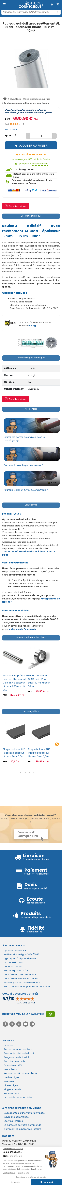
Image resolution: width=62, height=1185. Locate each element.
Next (57, 744)
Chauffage (15, 99)
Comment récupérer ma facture (22, 1129)
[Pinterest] (19, 1024)
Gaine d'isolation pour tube (36, 99)
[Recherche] (58, 12)
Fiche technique (17, 206)
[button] (26, 93)
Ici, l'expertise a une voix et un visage (24, 1113)
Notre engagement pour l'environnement (27, 986)
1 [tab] (20, 772)
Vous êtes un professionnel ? (20, 974)
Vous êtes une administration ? (21, 978)
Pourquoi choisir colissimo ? (19, 1053)
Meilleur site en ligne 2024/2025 (21, 954)
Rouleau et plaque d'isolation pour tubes (26, 103)
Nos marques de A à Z (16, 970)
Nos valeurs (10, 1069)
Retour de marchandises (18, 1049)
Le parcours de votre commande (22, 1125)
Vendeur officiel (12, 966)
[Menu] (4, 4)
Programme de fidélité (16, 1057)
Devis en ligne (11, 1077)
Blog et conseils (12, 1089)
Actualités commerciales (18, 1097)
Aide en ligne (11, 1085)
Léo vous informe (13, 1121)
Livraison (8, 1045)
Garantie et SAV (13, 1065)
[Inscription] (50, 1014)
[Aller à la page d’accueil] (4, 99)
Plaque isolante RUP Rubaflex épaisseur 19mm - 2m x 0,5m (39, 753)
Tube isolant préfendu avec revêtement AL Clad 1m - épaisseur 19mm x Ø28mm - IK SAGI (15, 683)
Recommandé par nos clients (20, 1073)
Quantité (10, 135)
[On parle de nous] (30, 343)
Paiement (9, 1081)
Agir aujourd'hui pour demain (20, 958)
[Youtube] (25, 1024)
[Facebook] (5, 1024)
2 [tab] (25, 772)
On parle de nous (13, 962)
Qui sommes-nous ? (15, 950)
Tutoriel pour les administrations (22, 982)
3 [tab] (29, 772)
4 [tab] (33, 772)
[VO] (51, 343)
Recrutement (11, 1093)
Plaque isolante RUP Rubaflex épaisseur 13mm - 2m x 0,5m (14, 753)
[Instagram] (32, 1024)
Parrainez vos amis (14, 1061)
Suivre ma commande (16, 1117)
